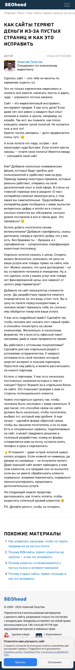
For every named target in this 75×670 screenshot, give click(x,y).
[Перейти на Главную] (15, 4)
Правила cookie (13, 651)
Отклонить (55, 662)
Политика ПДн (31, 651)
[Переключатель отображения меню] (67, 5)
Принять (20, 662)
